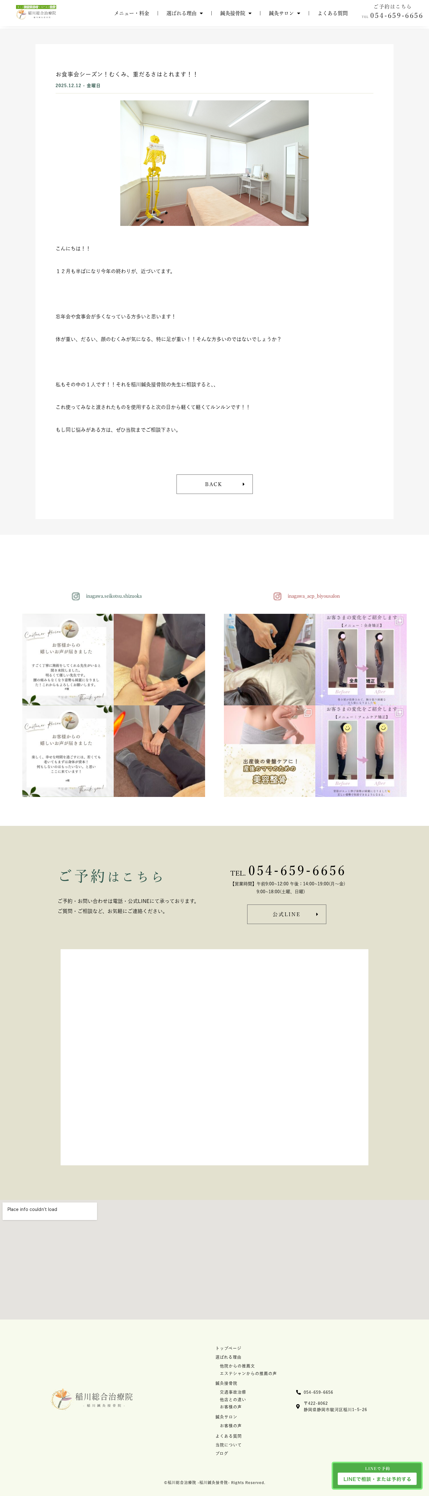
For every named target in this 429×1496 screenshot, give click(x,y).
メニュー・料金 (131, 13)
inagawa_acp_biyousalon (314, 595)
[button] (393, 15)
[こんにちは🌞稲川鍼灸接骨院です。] (159, 659)
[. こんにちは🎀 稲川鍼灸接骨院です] (361, 659)
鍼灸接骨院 (232, 13)
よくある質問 (333, 13)
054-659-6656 (297, 870)
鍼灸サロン (281, 13)
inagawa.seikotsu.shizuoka (114, 595)
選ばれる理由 (181, 13)
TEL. (238, 873)
